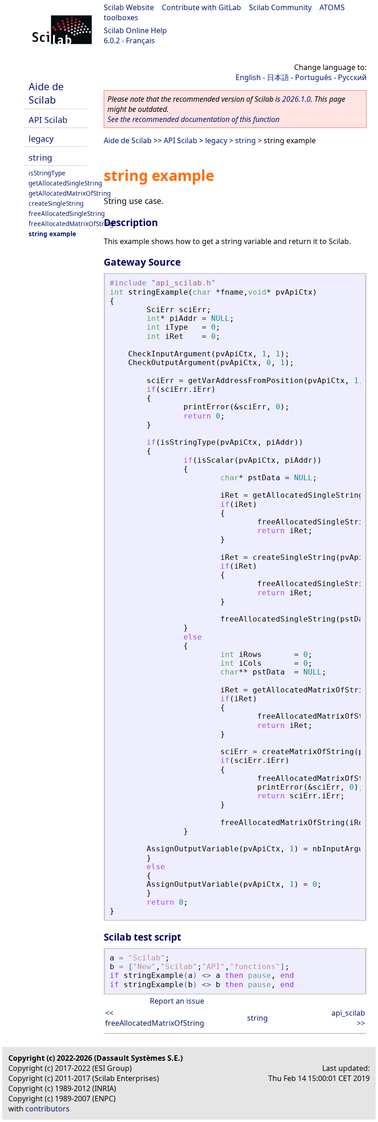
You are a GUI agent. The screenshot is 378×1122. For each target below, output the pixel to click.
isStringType (47, 173)
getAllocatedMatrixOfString (70, 193)
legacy (41, 138)
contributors (47, 1109)
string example (52, 233)
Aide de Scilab (46, 93)
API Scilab (48, 119)
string (40, 157)
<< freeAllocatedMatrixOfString (154, 1018)
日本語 (278, 77)
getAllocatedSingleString (65, 183)
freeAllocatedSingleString (67, 213)
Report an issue (177, 1001)
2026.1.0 (296, 99)
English (248, 77)
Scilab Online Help (135, 30)
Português (313, 77)
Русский (352, 77)
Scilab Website (129, 7)
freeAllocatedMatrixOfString (71, 223)
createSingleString (56, 203)
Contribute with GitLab (201, 7)
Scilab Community (280, 7)
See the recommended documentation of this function (193, 119)
